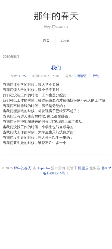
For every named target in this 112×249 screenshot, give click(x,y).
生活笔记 (79, 75)
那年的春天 (56, 15)
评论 (96, 75)
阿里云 (83, 167)
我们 (56, 67)
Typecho (43, 167)
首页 (46, 40)
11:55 (22, 75)
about (65, 40)
